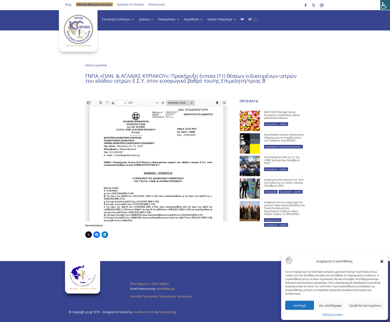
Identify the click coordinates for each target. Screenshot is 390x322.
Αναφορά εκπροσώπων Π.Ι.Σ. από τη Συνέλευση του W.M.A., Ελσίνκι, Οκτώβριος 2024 (283, 182)
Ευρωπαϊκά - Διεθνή (276, 124)
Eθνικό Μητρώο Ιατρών (94, 4)
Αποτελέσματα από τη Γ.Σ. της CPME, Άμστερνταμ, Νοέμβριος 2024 (282, 160)
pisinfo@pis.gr (166, 289)
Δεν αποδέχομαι (330, 305)
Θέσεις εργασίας (96, 65)
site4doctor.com (144, 312)
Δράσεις (144, 19)
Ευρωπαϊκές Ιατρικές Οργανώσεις (283, 146)
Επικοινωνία (156, 4)
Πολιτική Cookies (332, 314)
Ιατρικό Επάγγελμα (219, 19)
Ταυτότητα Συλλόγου (116, 19)
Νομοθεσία (191, 19)
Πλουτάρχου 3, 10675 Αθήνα (149, 284)
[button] (382, 261)
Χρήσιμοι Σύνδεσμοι (130, 4)
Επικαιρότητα (166, 19)
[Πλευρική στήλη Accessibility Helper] (385, 5)
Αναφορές (270, 191)
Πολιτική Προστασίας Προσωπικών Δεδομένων (161, 296)
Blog (68, 4)
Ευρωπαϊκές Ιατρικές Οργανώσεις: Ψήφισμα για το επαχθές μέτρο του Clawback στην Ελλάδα (284, 137)
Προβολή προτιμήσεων (365, 305)
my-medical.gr (167, 312)
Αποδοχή (299, 305)
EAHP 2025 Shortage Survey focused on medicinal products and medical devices (282, 115)
